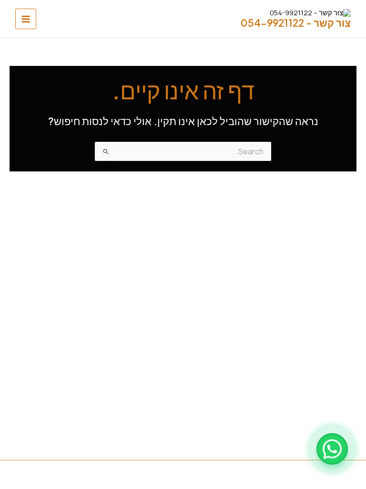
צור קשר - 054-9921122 (296, 22)
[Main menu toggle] (25, 19)
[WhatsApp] (332, 449)
